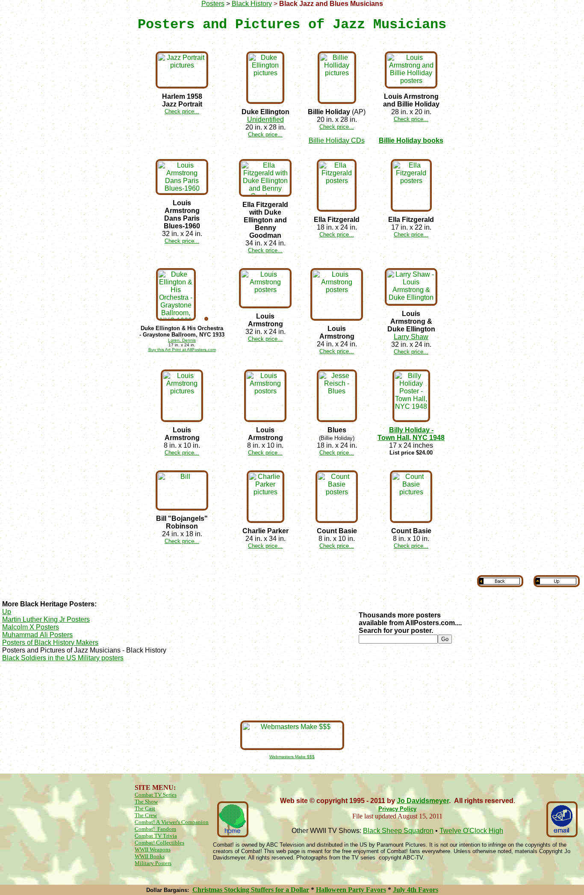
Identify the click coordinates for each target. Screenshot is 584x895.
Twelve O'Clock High (471, 830)
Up (6, 611)
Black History (252, 3)
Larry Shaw (411, 336)
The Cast (145, 808)
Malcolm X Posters (30, 627)
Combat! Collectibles (159, 842)
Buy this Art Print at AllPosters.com (182, 349)
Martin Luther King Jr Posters (46, 619)
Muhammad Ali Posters (37, 634)
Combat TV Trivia (156, 836)
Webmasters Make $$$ (292, 756)
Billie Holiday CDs (337, 140)
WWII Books (150, 856)
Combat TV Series (156, 795)
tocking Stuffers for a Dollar (268, 889)
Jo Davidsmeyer (423, 800)
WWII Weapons (153, 849)
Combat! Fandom (155, 829)
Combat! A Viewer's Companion (172, 822)
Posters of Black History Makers (50, 642)
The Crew (146, 815)
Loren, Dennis (182, 340)
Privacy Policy (397, 809)
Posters (212, 3)
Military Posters (153, 863)
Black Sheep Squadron (398, 830)
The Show (146, 801)
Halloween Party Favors (351, 889)
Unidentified (265, 119)
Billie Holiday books (411, 140)
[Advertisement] (292, 690)
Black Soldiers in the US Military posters (63, 658)
